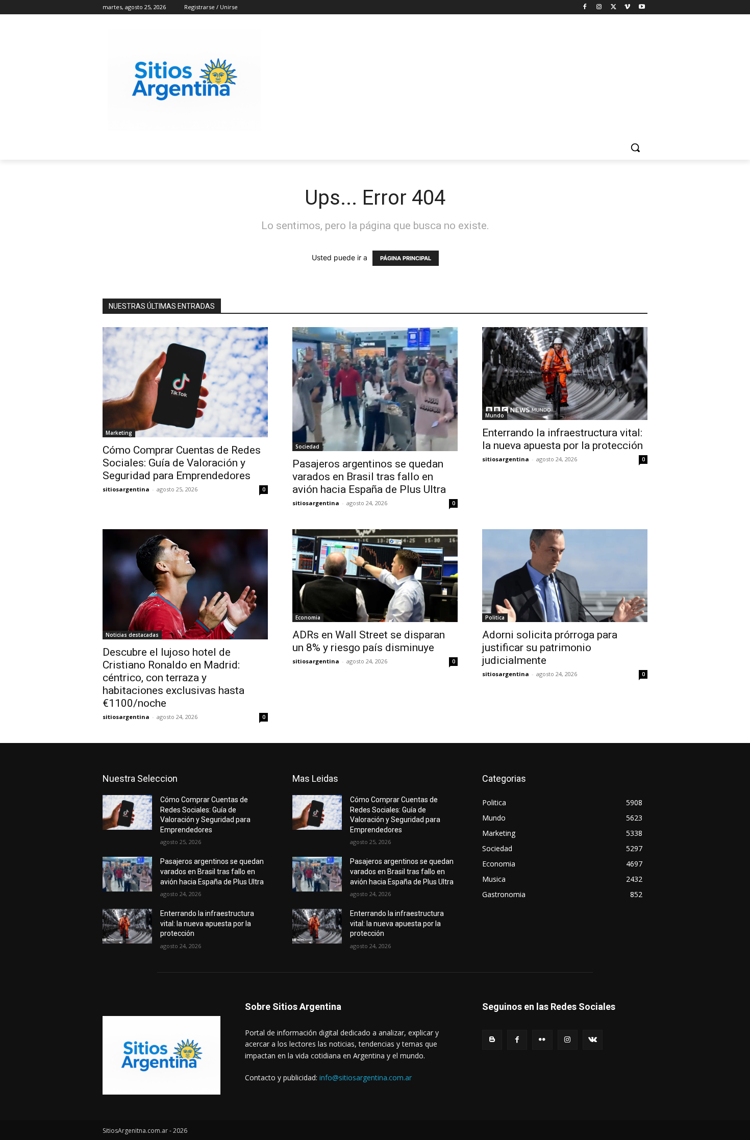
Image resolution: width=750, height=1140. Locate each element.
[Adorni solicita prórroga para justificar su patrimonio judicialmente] (564, 575)
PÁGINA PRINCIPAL (405, 258)
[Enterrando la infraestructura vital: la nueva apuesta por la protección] (564, 373)
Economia (307, 617)
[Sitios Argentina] (184, 80)
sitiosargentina (126, 489)
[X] (613, 7)
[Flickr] (542, 1040)
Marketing (119, 432)
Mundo (494, 415)
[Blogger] (492, 1040)
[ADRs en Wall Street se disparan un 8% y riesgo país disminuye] (375, 575)
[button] (635, 147)
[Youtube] (641, 7)
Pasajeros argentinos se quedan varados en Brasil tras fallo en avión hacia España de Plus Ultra (369, 476)
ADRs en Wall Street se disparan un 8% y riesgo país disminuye (368, 641)
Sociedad (307, 446)
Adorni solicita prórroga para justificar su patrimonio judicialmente (549, 647)
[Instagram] (599, 7)
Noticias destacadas (132, 634)
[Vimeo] (627, 7)
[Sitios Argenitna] (161, 1055)
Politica (495, 617)
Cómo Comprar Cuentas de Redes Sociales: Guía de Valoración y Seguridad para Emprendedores (182, 463)
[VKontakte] (593, 1040)
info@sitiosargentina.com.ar (365, 1077)
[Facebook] (585, 7)
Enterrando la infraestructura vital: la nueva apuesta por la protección (562, 439)
